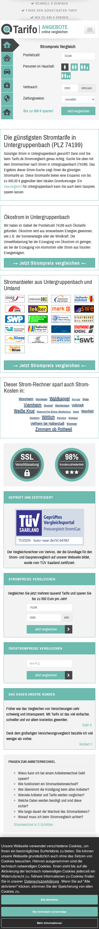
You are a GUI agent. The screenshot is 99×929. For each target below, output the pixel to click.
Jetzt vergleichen (78, 111)
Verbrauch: (30, 87)
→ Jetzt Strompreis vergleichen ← (49, 263)
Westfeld (87, 411)
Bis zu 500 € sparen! (38, 111)
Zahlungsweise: (34, 98)
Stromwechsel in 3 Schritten (33, 824)
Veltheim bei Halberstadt (47, 423)
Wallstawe (73, 418)
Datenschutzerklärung (41, 881)
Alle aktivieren (49, 899)
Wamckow (61, 418)
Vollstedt (78, 405)
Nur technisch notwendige (49, 911)
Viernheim (33, 405)
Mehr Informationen (49, 923)
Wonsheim (26, 399)
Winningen (72, 424)
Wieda (85, 399)
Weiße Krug (24, 411)
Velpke (76, 411)
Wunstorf (48, 405)
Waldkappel (60, 398)
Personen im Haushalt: (39, 66)
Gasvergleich (13, 186)
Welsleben (35, 418)
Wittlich (48, 417)
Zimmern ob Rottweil (53, 429)
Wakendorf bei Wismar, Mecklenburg (54, 411)
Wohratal (76, 399)
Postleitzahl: (31, 55)
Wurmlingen (41, 399)
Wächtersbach (62, 405)
